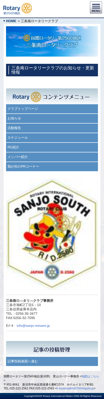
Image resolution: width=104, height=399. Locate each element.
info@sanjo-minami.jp (33, 325)
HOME (11, 21)
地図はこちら (90, 376)
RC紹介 (13, 147)
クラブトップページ (22, 109)
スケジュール (17, 137)
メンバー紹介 (17, 157)
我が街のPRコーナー (23, 166)
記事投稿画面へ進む (22, 361)
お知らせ (14, 118)
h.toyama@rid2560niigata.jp (75, 388)
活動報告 (14, 128)
